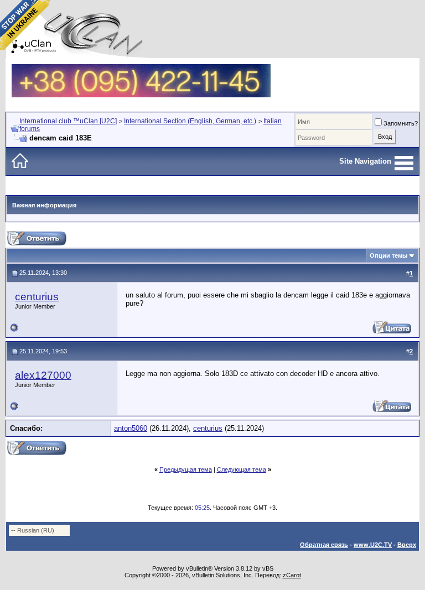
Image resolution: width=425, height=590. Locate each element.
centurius (37, 296)
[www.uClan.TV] (141, 68)
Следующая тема (241, 469)
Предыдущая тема (185, 469)
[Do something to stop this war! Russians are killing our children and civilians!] (25, 25)
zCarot (292, 575)
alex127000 (43, 375)
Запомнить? (400, 123)
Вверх (406, 544)
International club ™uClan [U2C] (68, 121)
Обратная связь (324, 544)
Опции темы (388, 255)
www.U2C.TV (373, 544)
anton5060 (130, 428)
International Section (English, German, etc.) (190, 121)
